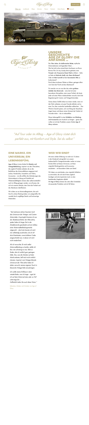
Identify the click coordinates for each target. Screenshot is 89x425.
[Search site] (5, 5)
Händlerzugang (75, 4)
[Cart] (84, 4)
